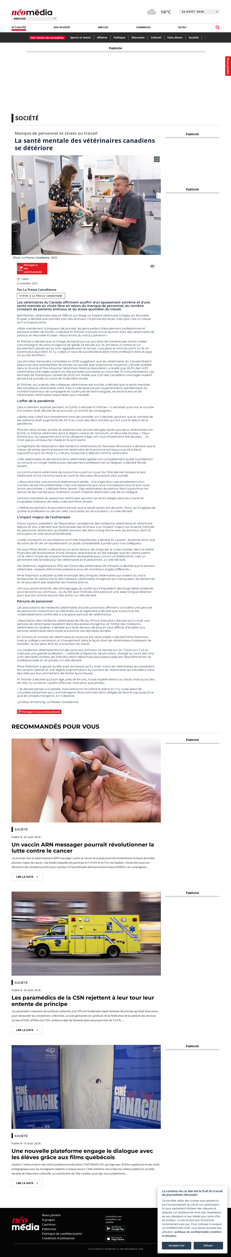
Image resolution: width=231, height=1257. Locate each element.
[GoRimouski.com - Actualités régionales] (32, 12)
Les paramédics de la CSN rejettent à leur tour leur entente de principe (83, 1000)
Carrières (49, 1224)
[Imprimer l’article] (152, 266)
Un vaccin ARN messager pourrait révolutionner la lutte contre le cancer (83, 847)
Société (194, 37)
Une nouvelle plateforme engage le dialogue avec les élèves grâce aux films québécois (82, 1154)
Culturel (156, 37)
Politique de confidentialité (62, 1234)
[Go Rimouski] (26, 1228)
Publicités (49, 1229)
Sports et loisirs (80, 37)
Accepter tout (176, 1245)
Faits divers (174, 37)
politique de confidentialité (192, 1231)
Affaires (102, 37)
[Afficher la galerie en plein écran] (157, 159)
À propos (48, 1220)
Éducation (138, 37)
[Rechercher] (217, 27)
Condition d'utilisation (58, 1238)
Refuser (208, 1245)
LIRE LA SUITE (24, 876)
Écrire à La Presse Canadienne (41, 295)
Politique (119, 37)
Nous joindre (51, 1215)
